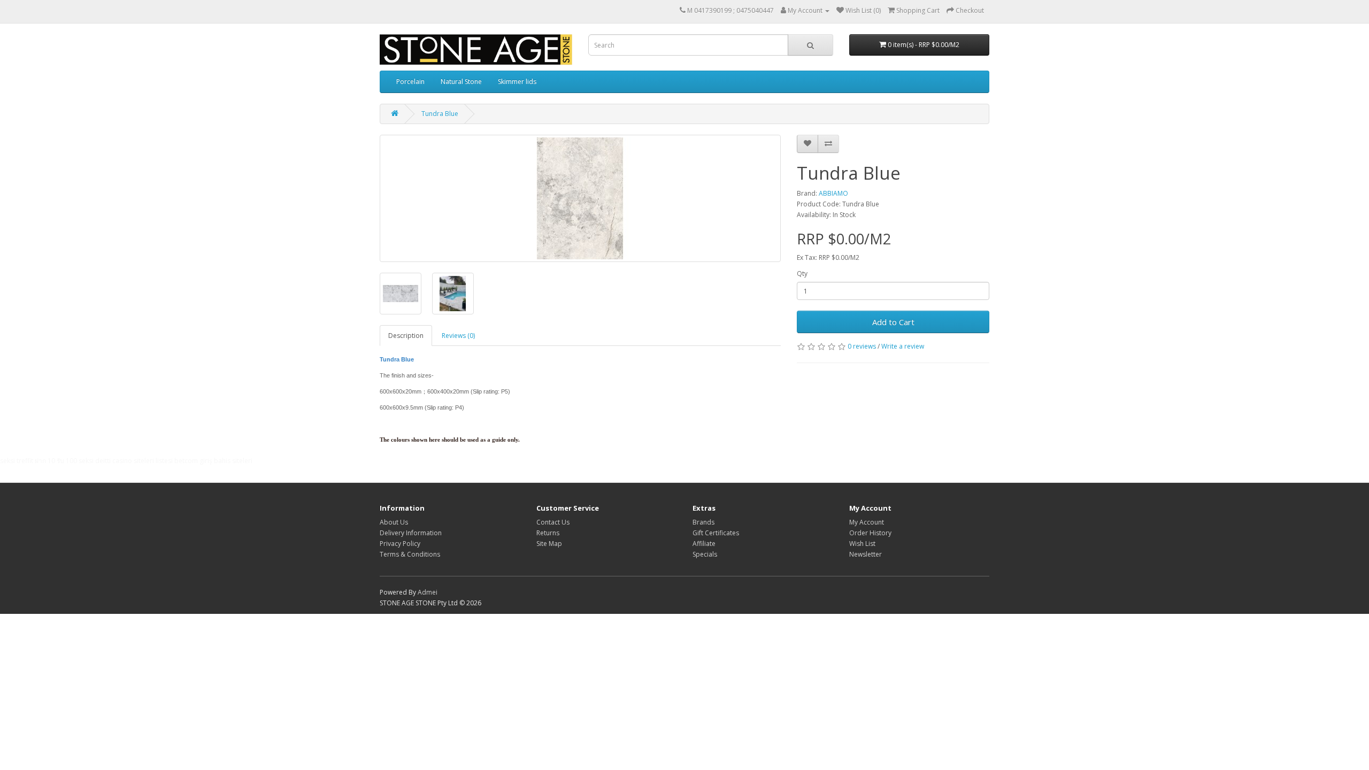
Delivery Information (411, 532)
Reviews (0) (458, 335)
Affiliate (704, 543)
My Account (866, 522)
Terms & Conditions (410, 554)
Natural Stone (461, 81)
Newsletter (865, 554)
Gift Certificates (716, 532)
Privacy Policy (400, 543)
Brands (703, 522)
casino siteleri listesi (142, 460)
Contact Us (553, 522)
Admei (427, 592)
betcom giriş (193, 460)
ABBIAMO (833, 193)
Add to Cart (893, 322)
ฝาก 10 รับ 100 (56, 460)
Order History (870, 532)
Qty (802, 273)
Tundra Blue (439, 113)
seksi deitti (95, 460)
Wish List (862, 543)
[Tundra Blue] (580, 198)
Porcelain (410, 81)
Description (406, 335)
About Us (394, 522)
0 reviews (862, 346)
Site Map (549, 543)
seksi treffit (16, 460)
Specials (705, 554)
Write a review (902, 346)
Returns (547, 532)
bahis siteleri (233, 460)
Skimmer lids (517, 81)
